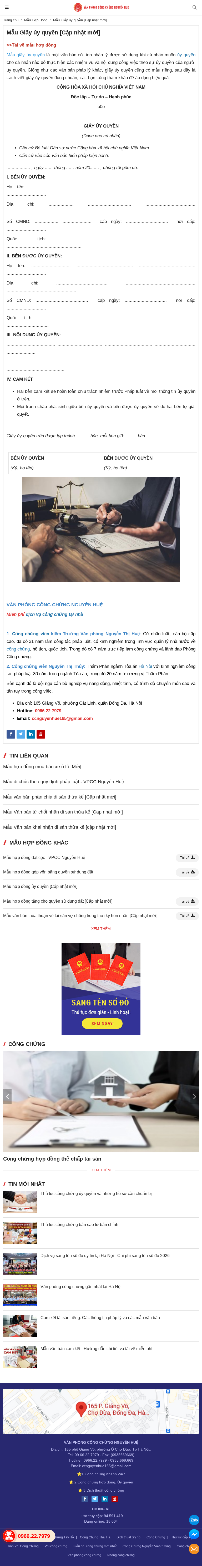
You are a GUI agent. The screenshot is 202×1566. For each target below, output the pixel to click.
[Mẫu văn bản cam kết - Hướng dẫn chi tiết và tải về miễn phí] (20, 1357)
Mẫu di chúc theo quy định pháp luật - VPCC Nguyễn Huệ (63, 781)
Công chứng (186, 1546)
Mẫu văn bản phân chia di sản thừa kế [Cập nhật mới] (59, 797)
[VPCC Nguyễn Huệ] (101, 7)
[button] (194, 1096)
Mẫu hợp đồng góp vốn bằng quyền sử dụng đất (48, 872)
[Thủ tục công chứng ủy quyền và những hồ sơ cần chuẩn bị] (20, 1202)
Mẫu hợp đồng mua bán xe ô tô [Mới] (42, 766)
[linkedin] (106, 1499)
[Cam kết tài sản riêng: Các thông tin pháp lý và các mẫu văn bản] (20, 1326)
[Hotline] (9, 1536)
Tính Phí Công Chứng (23, 1546)
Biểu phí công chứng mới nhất (95, 1546)
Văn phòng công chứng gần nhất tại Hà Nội (81, 1286)
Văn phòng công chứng (84, 1555)
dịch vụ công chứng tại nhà (54, 614)
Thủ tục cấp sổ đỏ (183, 1537)
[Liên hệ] (101, 1412)
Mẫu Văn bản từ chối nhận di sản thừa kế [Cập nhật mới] (63, 812)
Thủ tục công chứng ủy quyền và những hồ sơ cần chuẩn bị (96, 1193)
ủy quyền (186, 54)
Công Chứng (156, 1537)
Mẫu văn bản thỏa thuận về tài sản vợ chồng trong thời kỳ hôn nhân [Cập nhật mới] (80, 915)
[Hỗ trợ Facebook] (194, 1535)
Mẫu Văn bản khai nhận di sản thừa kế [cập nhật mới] (59, 827)
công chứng (18, 649)
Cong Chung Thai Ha (95, 1537)
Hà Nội (145, 666)
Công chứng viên (30, 633)
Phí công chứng (56, 1546)
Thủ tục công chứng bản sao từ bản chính (79, 1224)
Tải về (184, 858)
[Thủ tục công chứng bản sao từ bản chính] (20, 1233)
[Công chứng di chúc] (101, 1101)
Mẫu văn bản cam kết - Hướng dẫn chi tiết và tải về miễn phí (96, 1348)
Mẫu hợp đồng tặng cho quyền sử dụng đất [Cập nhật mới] (57, 901)
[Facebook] (86, 1499)
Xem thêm (101, 929)
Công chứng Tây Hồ (59, 1537)
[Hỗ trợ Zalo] (194, 1521)
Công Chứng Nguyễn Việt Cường (147, 1546)
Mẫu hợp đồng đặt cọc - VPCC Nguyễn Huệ (44, 857)
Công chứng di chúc (28, 1159)
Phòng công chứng (121, 1555)
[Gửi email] (194, 1549)
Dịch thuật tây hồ (128, 1537)
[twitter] (96, 1499)
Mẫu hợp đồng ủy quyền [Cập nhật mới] (40, 886)
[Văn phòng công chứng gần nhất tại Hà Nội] (20, 1295)
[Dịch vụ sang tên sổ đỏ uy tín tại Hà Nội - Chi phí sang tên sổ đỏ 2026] (20, 1264)
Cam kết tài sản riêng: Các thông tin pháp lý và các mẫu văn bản (100, 1317)
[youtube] (116, 1499)
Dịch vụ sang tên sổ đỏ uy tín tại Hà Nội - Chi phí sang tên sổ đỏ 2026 (105, 1255)
